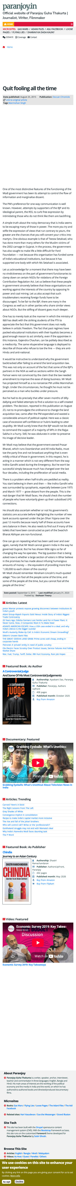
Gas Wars (22, 29)
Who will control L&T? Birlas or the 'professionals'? (26, 825)
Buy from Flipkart (45, 883)
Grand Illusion (63, 1114)
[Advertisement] (38, 68)
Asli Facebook (55, 29)
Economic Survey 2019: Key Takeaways (24, 964)
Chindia (7, 852)
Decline (19, 1181)
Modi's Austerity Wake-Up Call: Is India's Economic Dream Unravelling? (36, 632)
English (18, 1153)
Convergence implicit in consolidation (20, 815)
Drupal (39, 1127)
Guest (26, 1156)
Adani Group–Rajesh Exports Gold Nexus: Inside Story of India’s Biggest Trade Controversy (36, 615)
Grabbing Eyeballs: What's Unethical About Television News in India (37, 786)
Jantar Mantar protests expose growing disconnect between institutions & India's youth (37, 610)
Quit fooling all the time (29, 88)
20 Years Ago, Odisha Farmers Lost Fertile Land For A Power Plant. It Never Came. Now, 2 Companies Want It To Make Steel (35, 621)
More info (15, 1175)
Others (43, 1156)
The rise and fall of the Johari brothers (21, 821)
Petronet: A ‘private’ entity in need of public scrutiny (27, 645)
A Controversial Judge (16, 671)
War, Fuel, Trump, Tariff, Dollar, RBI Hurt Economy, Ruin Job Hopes (34, 654)
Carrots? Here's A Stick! (13, 804)
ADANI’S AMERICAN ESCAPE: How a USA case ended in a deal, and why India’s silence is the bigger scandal (36, 627)
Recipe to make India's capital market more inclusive (27, 818)
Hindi (34, 1153)
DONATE (9, 37)
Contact (33, 37)
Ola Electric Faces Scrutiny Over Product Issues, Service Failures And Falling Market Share (38, 649)
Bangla (27, 1153)
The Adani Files (56, 1105)
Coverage (21, 37)
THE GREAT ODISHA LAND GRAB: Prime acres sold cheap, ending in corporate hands (34, 640)
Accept (6, 1181)
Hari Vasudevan (27, 1114)
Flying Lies (18, 32)
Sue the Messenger (46, 1114)
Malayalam (44, 1153)
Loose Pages (42, 1105)
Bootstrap (46, 1130)
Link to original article (16, 99)
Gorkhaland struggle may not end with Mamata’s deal (28, 828)
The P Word (8, 835)
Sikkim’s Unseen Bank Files (15, 635)
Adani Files (37, 29)
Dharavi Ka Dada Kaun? (40, 32)
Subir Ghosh (40, 1136)
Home (10, 47)
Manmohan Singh (17, 102)
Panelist (34, 1156)
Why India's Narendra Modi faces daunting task (25, 831)
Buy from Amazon (46, 699)
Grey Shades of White (13, 811)
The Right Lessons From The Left (18, 808)
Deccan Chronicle (61, 96)
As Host (18, 1156)
